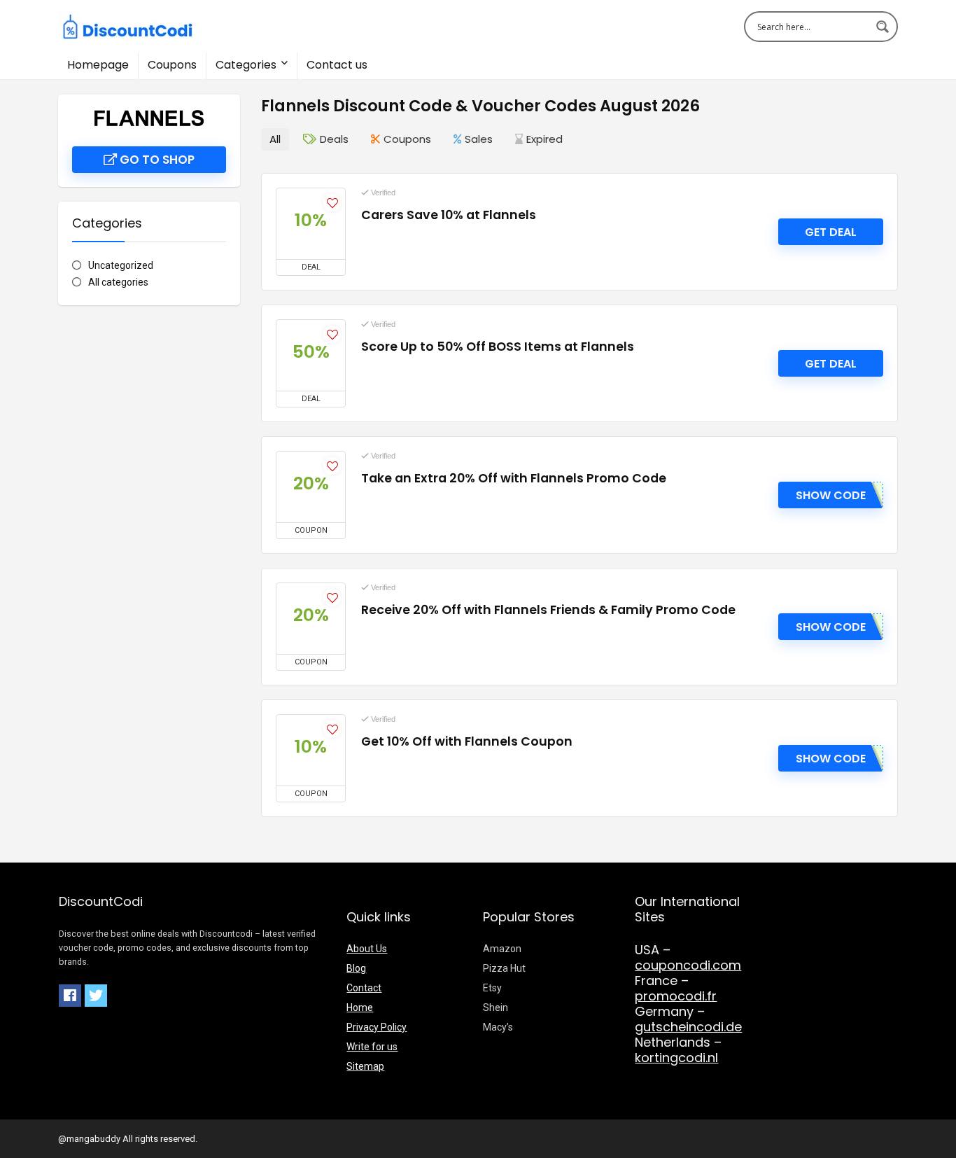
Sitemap (365, 1066)
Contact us (337, 65)
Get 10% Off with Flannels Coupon (466, 741)
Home (359, 1007)
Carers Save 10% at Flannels (448, 215)
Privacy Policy (376, 1027)
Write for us (372, 1046)
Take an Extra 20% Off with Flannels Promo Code (513, 478)
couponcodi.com (688, 965)
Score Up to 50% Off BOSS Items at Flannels (497, 346)
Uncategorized (120, 265)
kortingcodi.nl (676, 1057)
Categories (246, 65)
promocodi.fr (676, 996)
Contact (363, 987)
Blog (356, 968)
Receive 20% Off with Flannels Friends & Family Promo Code (548, 609)
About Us (366, 948)
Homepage (98, 65)
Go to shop (156, 159)
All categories (118, 282)
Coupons (172, 65)
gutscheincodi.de (688, 1026)
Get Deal (831, 232)
